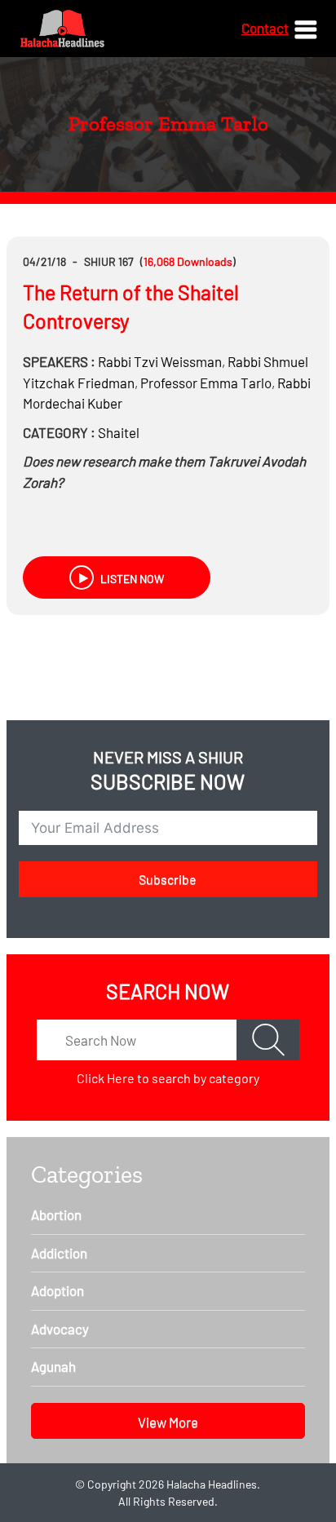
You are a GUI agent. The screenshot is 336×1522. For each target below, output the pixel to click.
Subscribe (168, 879)
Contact (265, 28)
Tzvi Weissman (160, 361)
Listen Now (131, 579)
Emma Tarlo (206, 382)
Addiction (59, 1253)
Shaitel (118, 432)
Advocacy (60, 1329)
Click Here (106, 1078)
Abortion (56, 1214)
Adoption (57, 1290)
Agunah (53, 1366)
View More (168, 1422)
